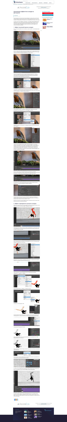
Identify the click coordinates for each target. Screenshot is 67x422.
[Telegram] (17, 399)
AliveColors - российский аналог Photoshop (29, 417)
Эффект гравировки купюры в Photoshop (50, 26)
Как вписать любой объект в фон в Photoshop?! (39, 412)
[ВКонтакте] (14, 399)
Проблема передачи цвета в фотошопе (39, 414)
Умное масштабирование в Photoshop (29, 415)
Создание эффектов (20, 4)
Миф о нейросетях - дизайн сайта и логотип (29, 412)
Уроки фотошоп (15, 4)
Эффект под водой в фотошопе (50, 23)
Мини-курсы (40, 2)
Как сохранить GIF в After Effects (39, 416)
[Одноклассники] (16, 399)
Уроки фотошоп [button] (28, 2)
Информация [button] (45, 2)
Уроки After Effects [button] (34, 2)
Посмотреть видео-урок (47, 13)
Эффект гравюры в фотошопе (49, 19)
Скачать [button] (50, 2)
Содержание (16, 15)
